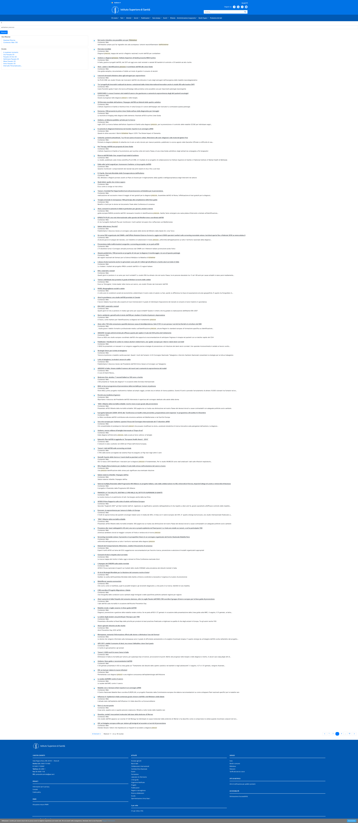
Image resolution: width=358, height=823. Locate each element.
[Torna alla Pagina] (1, 22)
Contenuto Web (10, 42)
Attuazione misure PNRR (40, 804)
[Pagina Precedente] (325, 734)
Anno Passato (9, 63)
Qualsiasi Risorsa (9, 40)
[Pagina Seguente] (354, 734)
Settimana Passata (11, 59)
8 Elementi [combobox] (96, 734)
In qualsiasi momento (10, 52)
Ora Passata (8, 54)
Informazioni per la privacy (41, 787)
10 (350, 733)
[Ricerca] (245, 11)
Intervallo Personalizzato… (12, 66)
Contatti (35, 789)
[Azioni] (112, 2)
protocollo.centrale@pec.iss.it (45, 774)
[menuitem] (115, 18)
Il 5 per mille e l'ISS (137, 811)
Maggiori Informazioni (108, 821)
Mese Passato (9, 61)
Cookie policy (37, 792)
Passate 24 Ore (10, 57)
